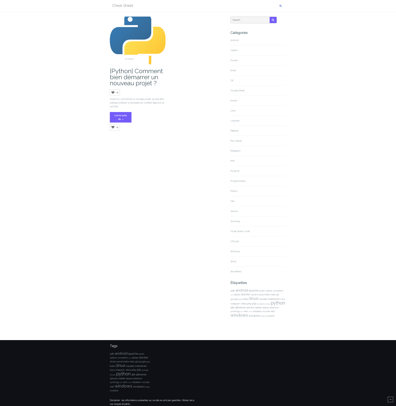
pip (254, 303)
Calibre (234, 50)
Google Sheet (237, 90)
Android (234, 40)
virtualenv (257, 311)
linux (253, 298)
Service (234, 211)
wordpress (255, 315)
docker (245, 294)
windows (239, 315)
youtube (270, 316)
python (278, 303)
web (273, 311)
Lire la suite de (122, 118)
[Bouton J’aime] (113, 92)
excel (261, 294)
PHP (232, 161)
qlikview (250, 307)
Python (129, 59)
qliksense (240, 307)
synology (235, 311)
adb (232, 290)
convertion (278, 290)
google (234, 299)
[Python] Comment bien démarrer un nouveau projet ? (136, 77)
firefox (267, 294)
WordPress (236, 271)
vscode (266, 311)
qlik (232, 307)
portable (260, 304)
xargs (263, 316)
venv (245, 311)
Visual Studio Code (240, 231)
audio (262, 290)
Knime (233, 100)
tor (242, 311)
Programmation (238, 181)
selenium (274, 307)
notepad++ (235, 303)
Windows (235, 251)
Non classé (236, 141)
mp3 (282, 299)
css (231, 295)
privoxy (267, 304)
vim (250, 311)
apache (254, 290)
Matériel (234, 131)
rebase (265, 307)
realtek (258, 307)
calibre (268, 290)
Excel (233, 70)
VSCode (234, 241)
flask (273, 294)
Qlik (232, 201)
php (249, 303)
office (243, 303)
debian (237, 294)
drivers (254, 294)
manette (263, 299)
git (277, 294)
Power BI (234, 171)
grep (240, 299)
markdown (274, 299)
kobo (246, 299)
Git (231, 80)
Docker (234, 60)
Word (233, 261)
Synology (235, 221)
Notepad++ (235, 151)
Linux (233, 110)
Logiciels (235, 120)
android (242, 290)
